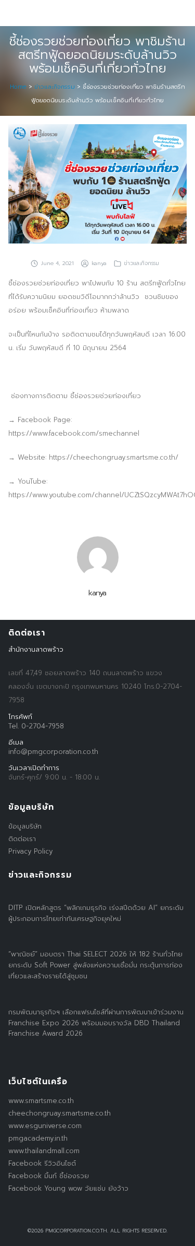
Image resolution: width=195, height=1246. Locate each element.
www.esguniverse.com (45, 1126)
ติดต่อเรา (22, 839)
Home (18, 86)
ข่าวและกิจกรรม (54, 86)
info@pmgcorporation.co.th (53, 752)
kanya (99, 263)
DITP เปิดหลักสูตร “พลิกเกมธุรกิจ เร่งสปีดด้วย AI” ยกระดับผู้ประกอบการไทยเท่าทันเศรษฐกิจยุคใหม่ (96, 913)
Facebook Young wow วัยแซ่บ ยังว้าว (68, 1188)
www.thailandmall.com (44, 1151)
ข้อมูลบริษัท (25, 826)
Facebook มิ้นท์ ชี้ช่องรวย (48, 1176)
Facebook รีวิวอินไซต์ (42, 1163)
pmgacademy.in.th (38, 1138)
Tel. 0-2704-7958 (36, 726)
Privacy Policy (30, 851)
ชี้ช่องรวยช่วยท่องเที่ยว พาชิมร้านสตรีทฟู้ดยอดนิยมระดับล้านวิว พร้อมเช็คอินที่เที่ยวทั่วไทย (97, 55)
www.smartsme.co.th (41, 1101)
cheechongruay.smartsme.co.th (59, 1113)
